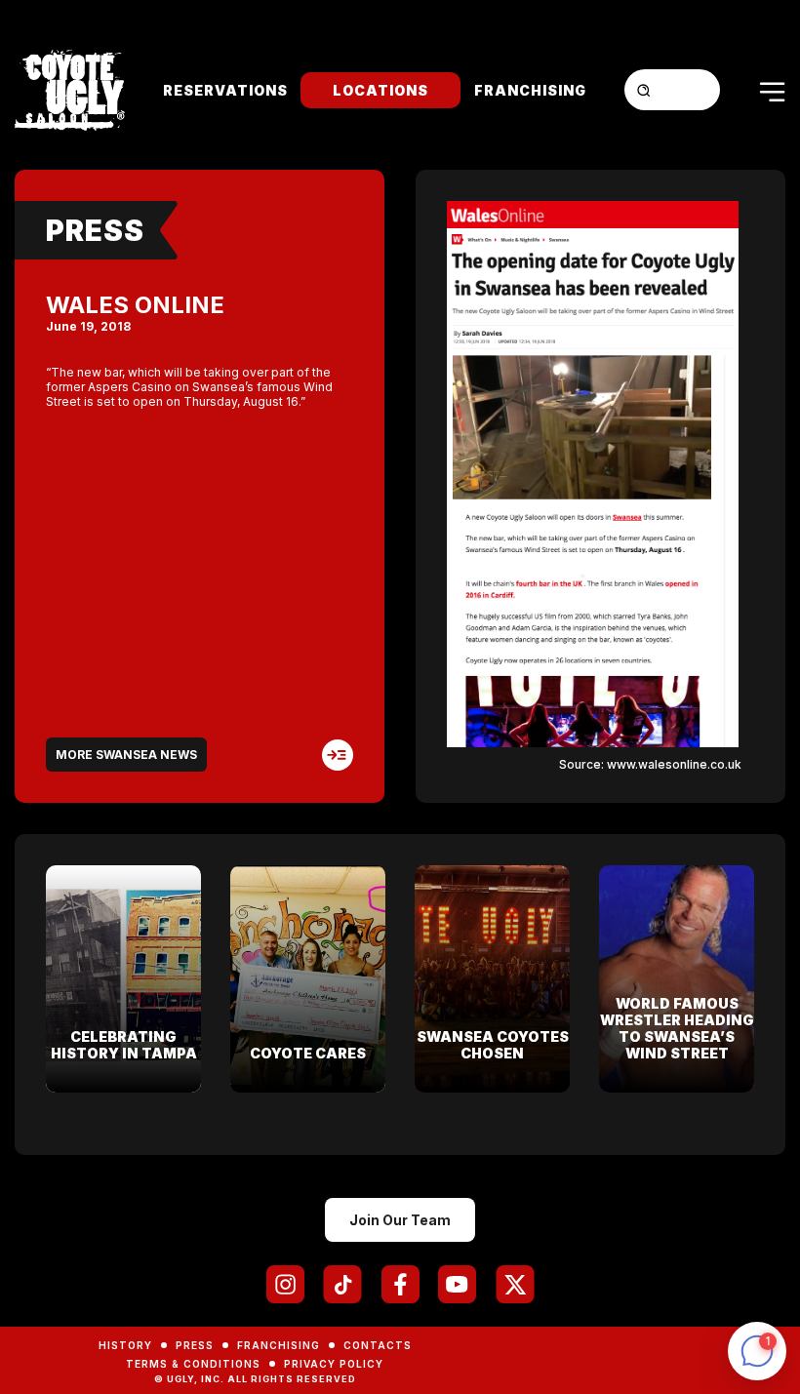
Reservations (225, 90)
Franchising (530, 90)
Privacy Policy (333, 1364)
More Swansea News (126, 754)
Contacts (377, 1345)
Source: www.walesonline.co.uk (650, 764)
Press (95, 230)
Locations (380, 90)
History (125, 1345)
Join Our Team (400, 1220)
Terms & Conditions (193, 1364)
